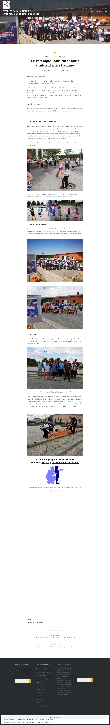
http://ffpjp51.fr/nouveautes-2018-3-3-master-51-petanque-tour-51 (52, 81)
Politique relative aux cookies (43, 722)
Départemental (40, 679)
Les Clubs (89, 8)
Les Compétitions (77, 8)
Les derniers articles (99, 11)
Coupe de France (40, 675)
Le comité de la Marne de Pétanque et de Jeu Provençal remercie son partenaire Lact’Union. (54, 487)
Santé (37, 702)
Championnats (40, 669)
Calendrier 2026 (63, 8)
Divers (38, 682)
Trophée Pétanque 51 (58, 56)
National (38, 696)
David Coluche (52, 70)
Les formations (101, 5)
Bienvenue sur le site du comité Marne (64, 5)
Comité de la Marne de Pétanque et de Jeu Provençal (21, 12)
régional (38, 699)
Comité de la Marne (86, 5)
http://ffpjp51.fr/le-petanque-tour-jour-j (43, 83)
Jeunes (46, 56)
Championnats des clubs (42, 672)
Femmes (38, 685)
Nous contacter (101, 8)
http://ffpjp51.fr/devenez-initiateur (60, 462)
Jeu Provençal (39, 689)
